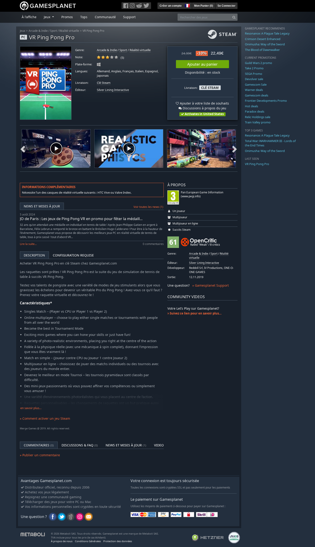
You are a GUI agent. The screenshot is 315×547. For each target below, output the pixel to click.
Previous (22, 148)
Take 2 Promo (254, 68)
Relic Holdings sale (257, 117)
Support (129, 17)
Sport (53, 30)
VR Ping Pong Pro (93, 30)
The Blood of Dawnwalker (262, 50)
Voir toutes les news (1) (148, 207)
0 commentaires (153, 244)
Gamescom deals (256, 95)
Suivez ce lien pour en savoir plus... (195, 313)
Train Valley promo (257, 122)
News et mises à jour (42, 206)
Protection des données (117, 541)
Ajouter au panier (202, 64)
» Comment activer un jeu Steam (45, 418)
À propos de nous (61, 541)
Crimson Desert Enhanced (262, 39)
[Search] (234, 17)
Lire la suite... (28, 244)
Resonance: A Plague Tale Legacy (267, 33)
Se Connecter (226, 5)
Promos (67, 17)
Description (34, 255)
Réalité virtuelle (69, 30)
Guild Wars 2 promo (258, 63)
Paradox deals (254, 111)
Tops (83, 17)
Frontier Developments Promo (266, 101)
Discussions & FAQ (80, 445)
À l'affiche (29, 17)
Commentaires (39, 445)
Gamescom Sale (256, 84)
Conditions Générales (88, 541)
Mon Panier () (203, 5)
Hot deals (251, 106)
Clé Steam (103, 83)
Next (234, 148)
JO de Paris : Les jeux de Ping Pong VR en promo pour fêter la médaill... (81, 218)
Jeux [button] (47, 17)
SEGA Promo (253, 74)
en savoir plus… (31, 408)
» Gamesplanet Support (210, 285)
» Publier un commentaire (40, 455)
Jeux (22, 30)
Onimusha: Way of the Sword (265, 44)
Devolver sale (254, 79)
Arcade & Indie (38, 30)
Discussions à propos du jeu (204, 108)
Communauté (105, 17)
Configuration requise (73, 255)
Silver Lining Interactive (113, 90)
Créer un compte (171, 5)
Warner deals (254, 90)
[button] (187, 5)
